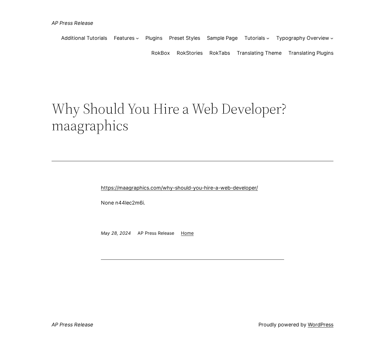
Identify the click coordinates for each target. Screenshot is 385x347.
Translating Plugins (310, 53)
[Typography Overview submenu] (331, 38)
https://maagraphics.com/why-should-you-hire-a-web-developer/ (179, 188)
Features (124, 38)
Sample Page (222, 38)
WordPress (320, 325)
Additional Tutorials (84, 38)
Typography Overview (302, 38)
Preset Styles (184, 38)
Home (187, 233)
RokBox (160, 53)
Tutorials (254, 38)
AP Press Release (72, 23)
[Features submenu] (137, 38)
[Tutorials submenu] (267, 38)
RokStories (190, 53)
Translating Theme (259, 53)
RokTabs (219, 53)
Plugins (153, 38)
